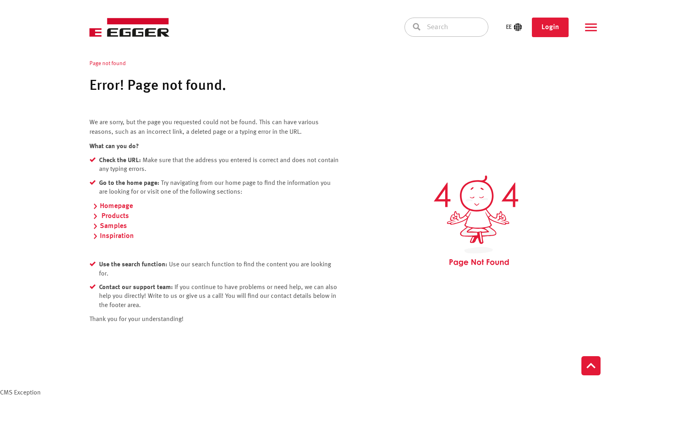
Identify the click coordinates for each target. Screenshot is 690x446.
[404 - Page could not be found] (476, 221)
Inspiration (117, 236)
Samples (113, 226)
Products (114, 216)
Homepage (116, 206)
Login (550, 27)
